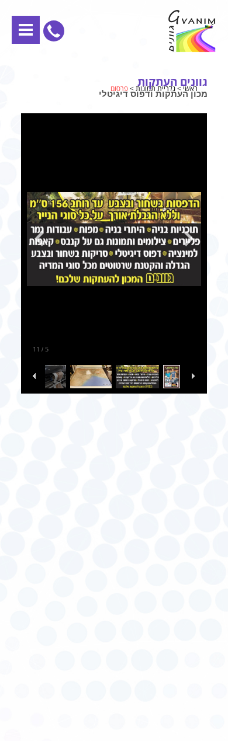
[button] (26, 30)
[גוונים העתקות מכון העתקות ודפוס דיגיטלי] (143, 31)
